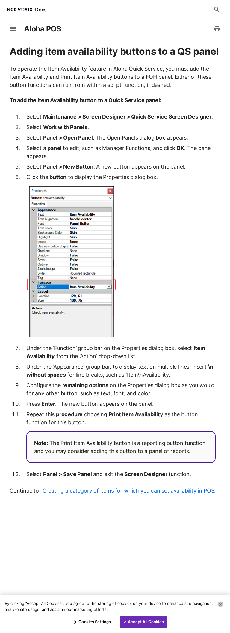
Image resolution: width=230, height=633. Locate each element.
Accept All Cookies (146, 621)
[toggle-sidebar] (13, 29)
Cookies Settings (94, 621)
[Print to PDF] (217, 29)
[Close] (220, 604)
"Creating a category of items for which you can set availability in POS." (128, 490)
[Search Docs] (217, 10)
